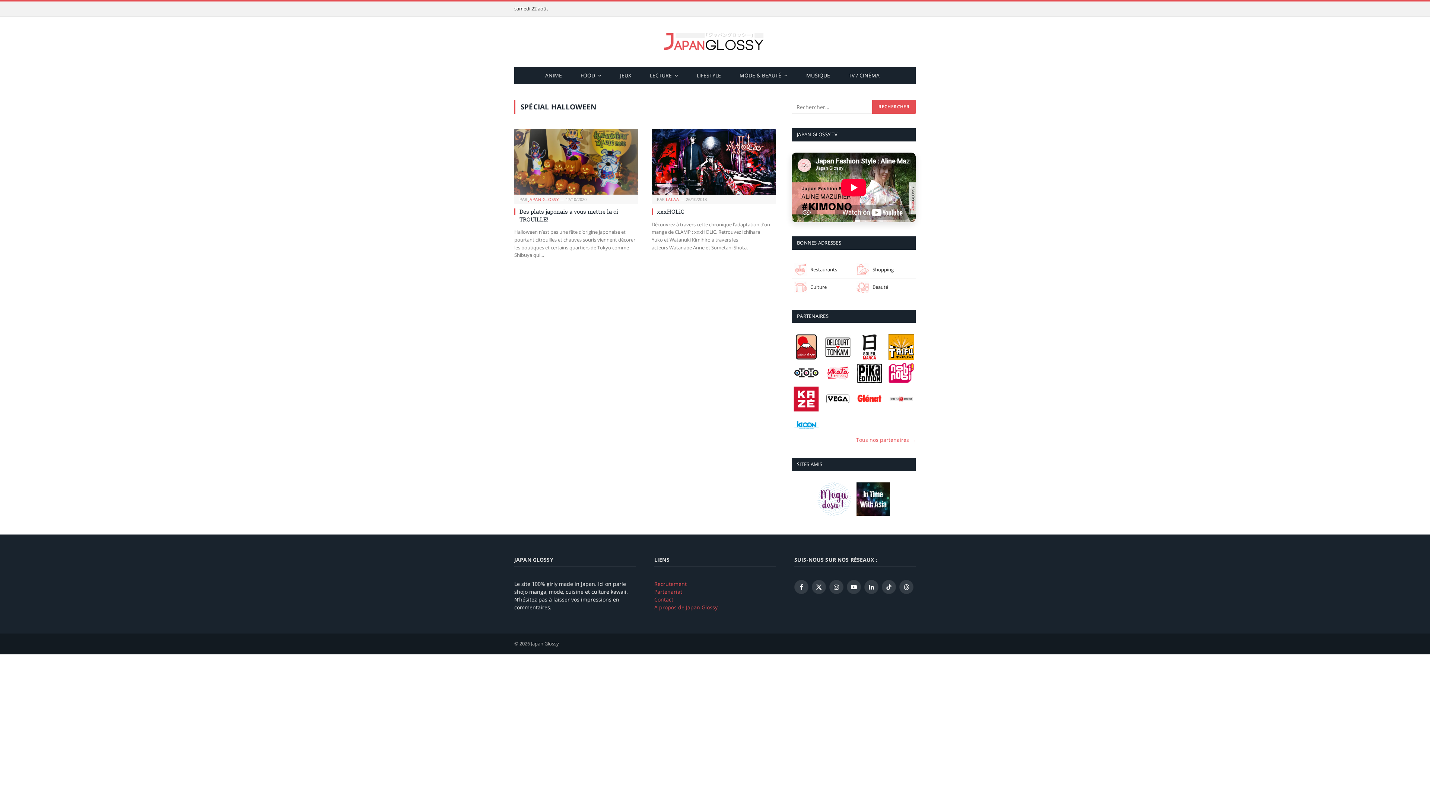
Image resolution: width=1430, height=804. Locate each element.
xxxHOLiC (670, 211)
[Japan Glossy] (715, 42)
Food (588, 75)
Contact (663, 599)
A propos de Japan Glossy (686, 607)
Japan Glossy (543, 199)
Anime (553, 75)
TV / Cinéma (864, 75)
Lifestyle (709, 75)
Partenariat (668, 591)
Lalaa (672, 199)
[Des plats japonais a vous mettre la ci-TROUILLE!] (576, 162)
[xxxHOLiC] (714, 162)
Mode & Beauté (760, 75)
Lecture (661, 75)
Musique (818, 75)
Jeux (625, 75)
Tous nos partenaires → (886, 439)
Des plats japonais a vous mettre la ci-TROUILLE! (569, 215)
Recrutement (670, 583)
